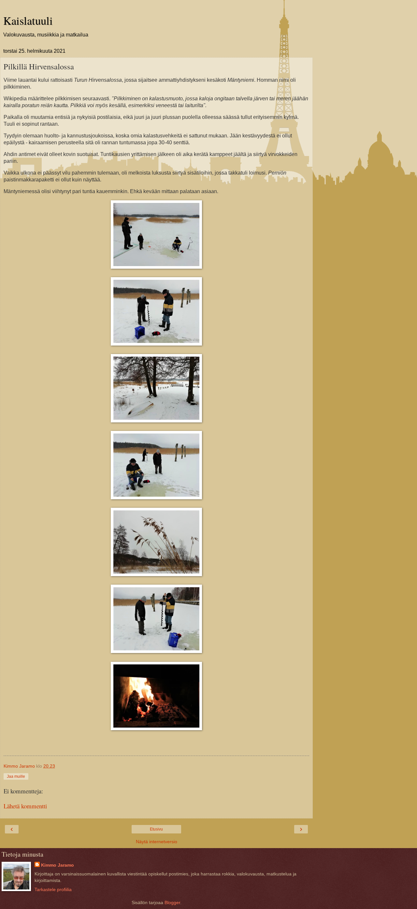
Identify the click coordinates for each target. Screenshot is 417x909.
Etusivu (156, 829)
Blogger (172, 902)
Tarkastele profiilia (53, 889)
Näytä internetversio (156, 841)
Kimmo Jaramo (57, 865)
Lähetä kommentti (25, 806)
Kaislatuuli (28, 20)
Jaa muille (16, 776)
